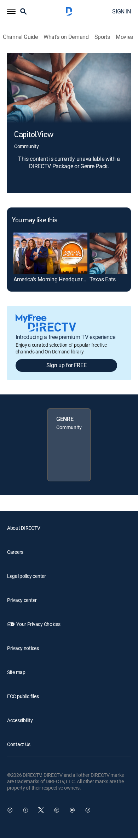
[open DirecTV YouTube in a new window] (72, 810)
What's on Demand (66, 37)
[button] (11, 11)
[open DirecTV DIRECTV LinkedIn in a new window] (10, 810)
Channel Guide (20, 37)
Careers (15, 552)
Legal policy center (26, 576)
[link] (50, 253)
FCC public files (23, 696)
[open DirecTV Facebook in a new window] (25, 810)
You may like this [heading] (34, 220)
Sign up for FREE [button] (66, 365)
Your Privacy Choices (38, 624)
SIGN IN (121, 11)
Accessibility (20, 720)
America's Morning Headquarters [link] (52, 279)
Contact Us (18, 744)
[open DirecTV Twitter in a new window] (41, 810)
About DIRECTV (23, 528)
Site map (16, 672)
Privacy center (22, 600)
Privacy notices (23, 648)
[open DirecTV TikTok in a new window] (88, 810)
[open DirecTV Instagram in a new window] (56, 810)
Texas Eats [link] (103, 279)
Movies (124, 37)
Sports (102, 37)
